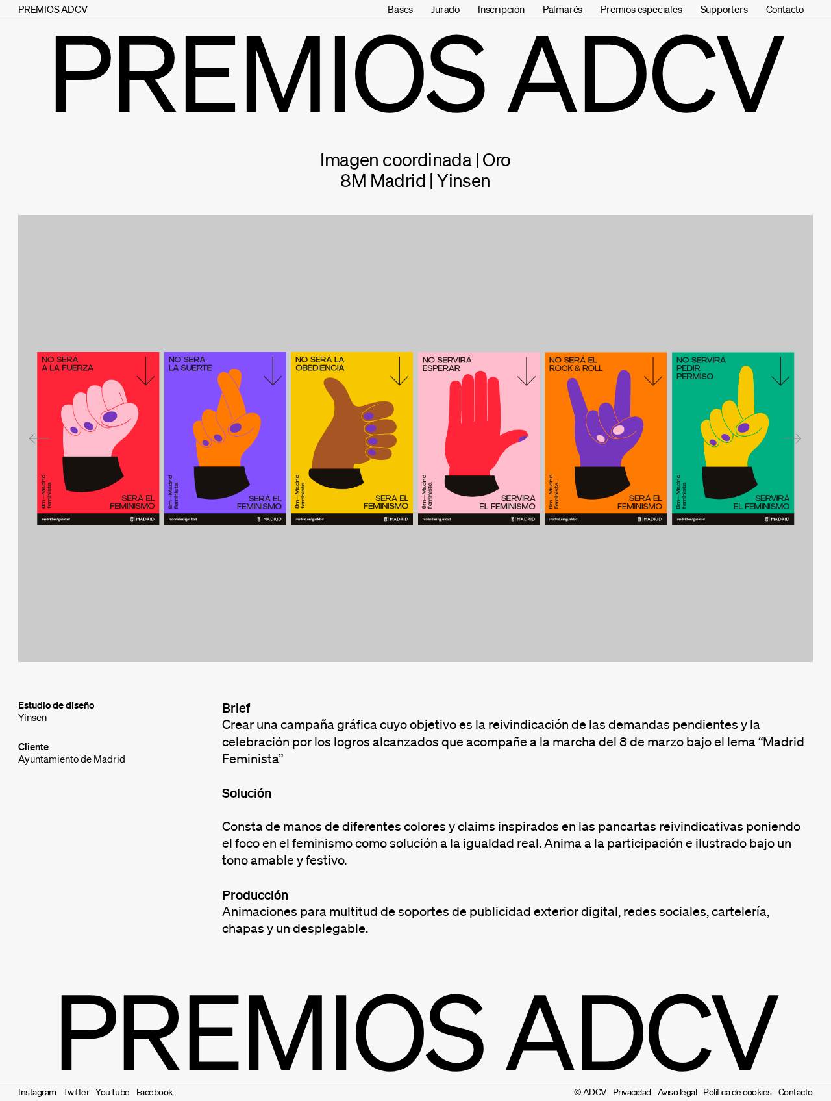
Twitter (76, 1092)
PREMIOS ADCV (53, 9)
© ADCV (590, 1092)
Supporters (724, 9)
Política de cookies (737, 1092)
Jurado (445, 9)
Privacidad (632, 1092)
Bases (400, 9)
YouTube (112, 1092)
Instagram (37, 1092)
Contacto (785, 9)
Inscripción (501, 9)
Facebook (154, 1092)
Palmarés (562, 9)
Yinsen (32, 717)
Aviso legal (677, 1092)
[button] (38, 438)
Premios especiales (641, 9)
